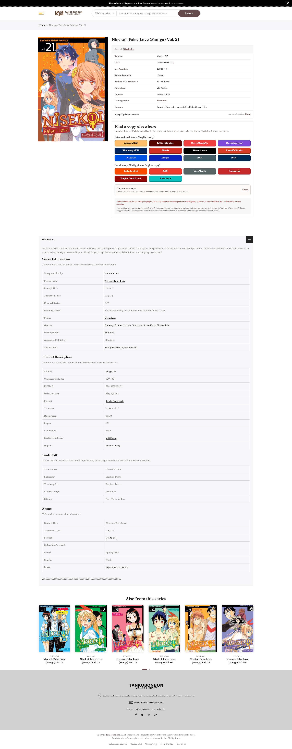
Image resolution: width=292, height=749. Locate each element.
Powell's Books (234, 150)
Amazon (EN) (131, 143)
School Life (149, 325)
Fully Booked (131, 171)
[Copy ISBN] (173, 62)
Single (109, 371)
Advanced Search (118, 743)
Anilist (124, 567)
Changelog (151, 743)
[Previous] (42, 636)
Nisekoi (128, 49)
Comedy (109, 325)
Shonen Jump (113, 445)
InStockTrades (165, 143)
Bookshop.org (234, 143)
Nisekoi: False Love (115, 280)
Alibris (165, 150)
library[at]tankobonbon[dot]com (148, 702)
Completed (110, 317)
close (4, 3)
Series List (136, 743)
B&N (199, 157)
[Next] (250, 636)
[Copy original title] (167, 69)
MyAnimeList (128, 347)
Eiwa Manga (200, 171)
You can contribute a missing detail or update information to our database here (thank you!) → (81, 578)
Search (189, 13)
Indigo (165, 157)
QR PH (183, 202)
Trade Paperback (115, 401)
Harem (127, 325)
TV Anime (111, 537)
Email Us (181, 743)
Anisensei (234, 171)
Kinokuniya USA (131, 150)
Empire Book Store (130, 178)
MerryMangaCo (199, 143)
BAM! (234, 157)
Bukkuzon (165, 178)
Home (42, 25)
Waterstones (200, 150)
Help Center (166, 743)
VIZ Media (111, 437)
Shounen (162, 100)
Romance (137, 325)
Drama (118, 325)
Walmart (131, 157)
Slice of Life (163, 325)
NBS (165, 171)
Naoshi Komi (112, 273)
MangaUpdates (112, 347)
